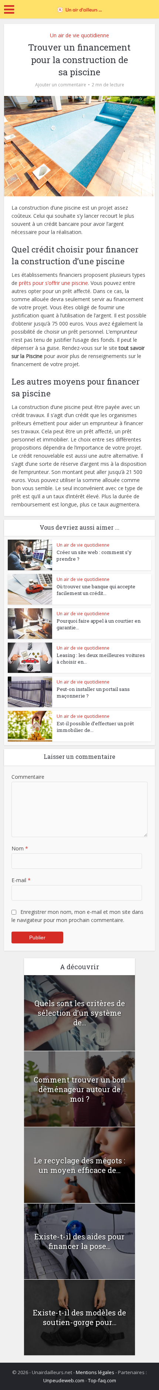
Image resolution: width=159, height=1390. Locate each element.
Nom (19, 848)
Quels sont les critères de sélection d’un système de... (79, 1012)
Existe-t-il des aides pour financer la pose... (79, 1241)
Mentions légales (95, 1372)
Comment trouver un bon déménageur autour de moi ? (80, 1089)
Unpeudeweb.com (63, 1380)
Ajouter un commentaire (60, 84)
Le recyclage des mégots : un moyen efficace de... (79, 1165)
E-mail (21, 880)
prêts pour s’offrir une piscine (53, 282)
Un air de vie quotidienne (79, 35)
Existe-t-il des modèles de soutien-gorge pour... (79, 1317)
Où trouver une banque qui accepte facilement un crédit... (96, 589)
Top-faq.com (102, 1380)
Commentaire (27, 776)
